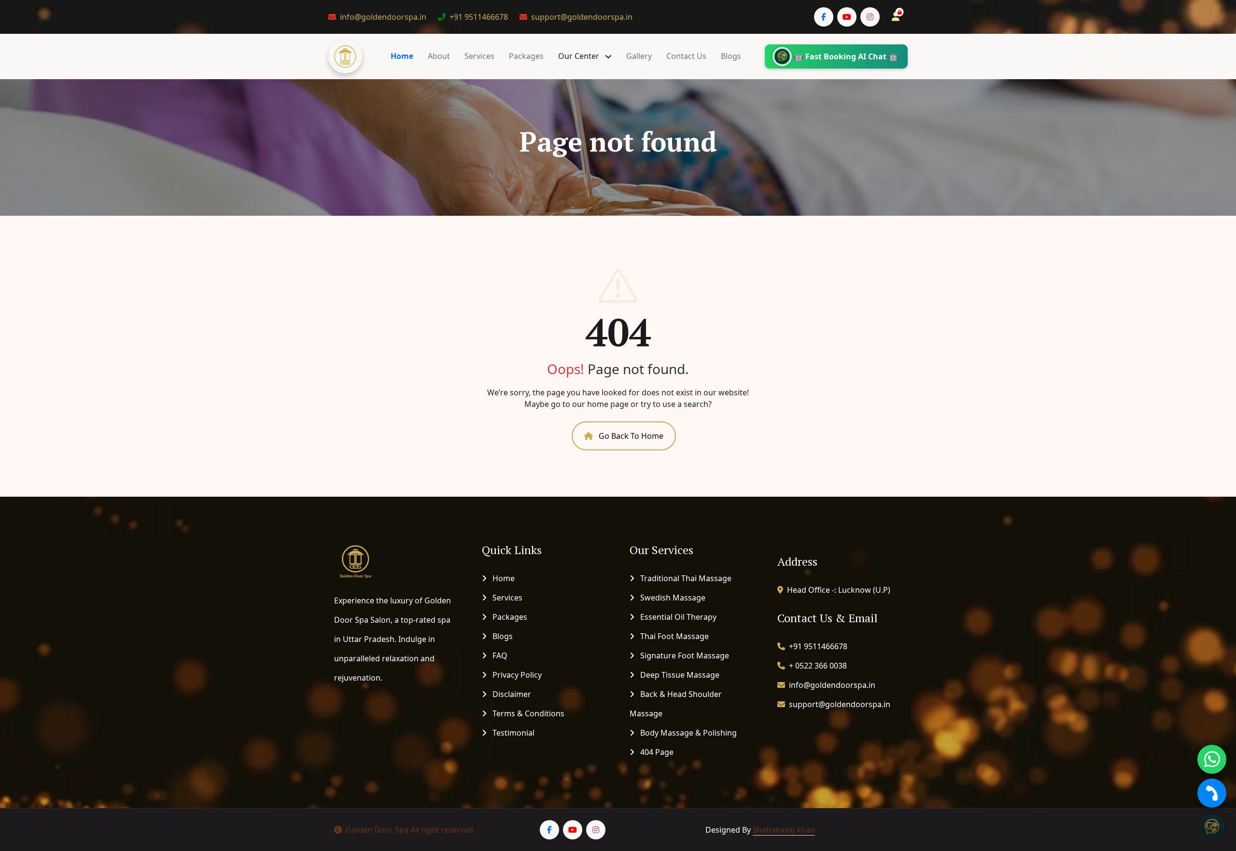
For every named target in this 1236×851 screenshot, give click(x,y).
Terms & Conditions (527, 713)
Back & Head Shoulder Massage (676, 704)
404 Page (656, 752)
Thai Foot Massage (673, 636)
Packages (526, 56)
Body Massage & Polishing (687, 732)
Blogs (731, 56)
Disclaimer (511, 694)
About (439, 56)
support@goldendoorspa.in (581, 17)
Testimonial (512, 732)
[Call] (1211, 793)
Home (402, 56)
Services (479, 56)
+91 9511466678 (478, 17)
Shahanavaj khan (784, 829)
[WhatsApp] (1211, 759)
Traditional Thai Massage (684, 578)
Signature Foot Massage (683, 655)
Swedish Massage (671, 597)
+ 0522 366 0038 (818, 665)
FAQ (499, 655)
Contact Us (686, 56)
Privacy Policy (516, 675)
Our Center (579, 56)
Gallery (639, 56)
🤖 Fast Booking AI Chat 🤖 (846, 56)
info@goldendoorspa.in (383, 17)
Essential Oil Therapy (677, 617)
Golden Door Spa (377, 829)
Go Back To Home (630, 436)
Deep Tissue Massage (678, 675)
